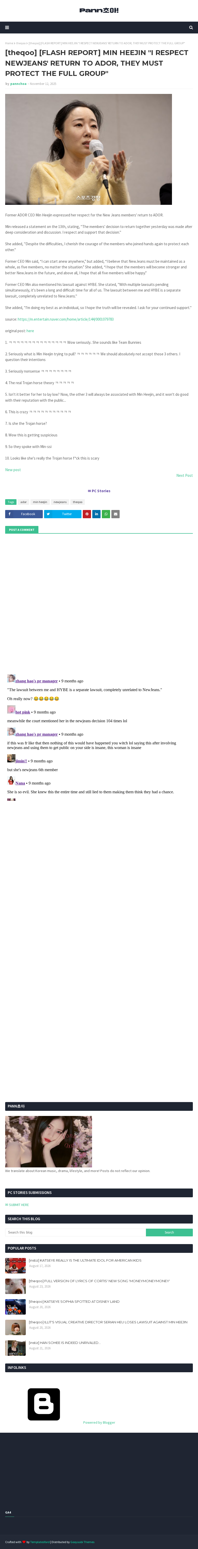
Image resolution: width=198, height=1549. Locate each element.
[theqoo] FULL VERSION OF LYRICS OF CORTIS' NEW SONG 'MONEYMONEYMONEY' (99, 1281)
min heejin (40, 502)
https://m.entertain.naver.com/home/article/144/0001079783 (66, 319)
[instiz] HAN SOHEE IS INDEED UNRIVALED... (65, 1343)
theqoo (21, 43)
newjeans (60, 502)
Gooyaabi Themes (82, 1542)
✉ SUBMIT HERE (17, 1204)
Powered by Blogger (98, 1422)
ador (23, 502)
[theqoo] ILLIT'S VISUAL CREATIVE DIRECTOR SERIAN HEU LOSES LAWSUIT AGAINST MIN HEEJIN (108, 1322)
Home (9, 43)
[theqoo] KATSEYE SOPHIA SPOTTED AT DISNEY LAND (74, 1301)
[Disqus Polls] (99, 603)
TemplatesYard (40, 1542)
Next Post (184, 475)
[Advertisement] (37, 981)
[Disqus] (99, 736)
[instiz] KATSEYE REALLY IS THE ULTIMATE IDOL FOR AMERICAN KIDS (85, 1260)
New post (13, 469)
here (30, 330)
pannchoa (18, 84)
